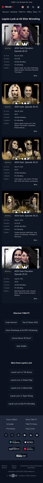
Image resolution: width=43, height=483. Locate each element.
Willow (29, 12)
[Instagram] (18, 435)
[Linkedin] (31, 435)
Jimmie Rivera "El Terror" (21, 338)
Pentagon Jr (33, 234)
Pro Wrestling (18, 65)
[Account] (38, 7)
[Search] (33, 7)
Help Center (30, 429)
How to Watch (11, 419)
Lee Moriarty (34, 181)
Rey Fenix (17, 236)
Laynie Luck (28, 123)
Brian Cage (26, 291)
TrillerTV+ (22, 12)
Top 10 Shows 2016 (30, 322)
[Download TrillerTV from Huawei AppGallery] (29, 449)
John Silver (25, 181)
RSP (19, 181)
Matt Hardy (34, 68)
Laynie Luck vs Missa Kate (21, 388)
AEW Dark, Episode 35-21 (26, 216)
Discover (6, 12)
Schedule (13, 12)
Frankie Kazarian (20, 232)
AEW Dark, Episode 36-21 (26, 162)
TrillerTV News (31, 424)
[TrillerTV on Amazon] (14, 449)
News (35, 12)
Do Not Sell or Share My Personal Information (31, 467)
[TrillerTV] (7, 7)
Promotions (10, 429)
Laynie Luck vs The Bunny (21, 372)
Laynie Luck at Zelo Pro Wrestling (21, 404)
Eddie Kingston (19, 70)
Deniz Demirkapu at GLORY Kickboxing (21, 330)
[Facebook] (6, 435)
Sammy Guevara (24, 293)
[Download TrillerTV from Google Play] (15, 442)
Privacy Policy (14, 467)
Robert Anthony (19, 127)
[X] (12, 435)
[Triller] (37, 435)
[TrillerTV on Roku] (21, 455)
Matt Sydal (29, 232)
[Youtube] (24, 435)
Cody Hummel (11, 322)
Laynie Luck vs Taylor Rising (21, 396)
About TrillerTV (31, 419)
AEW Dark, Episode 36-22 (26, 107)
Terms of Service (4, 467)
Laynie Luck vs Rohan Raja (21, 380)
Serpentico (31, 125)
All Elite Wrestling (20, 62)
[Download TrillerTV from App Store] (29, 442)
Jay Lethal (27, 68)
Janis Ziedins (21, 346)
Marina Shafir (18, 68)
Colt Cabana (18, 179)
